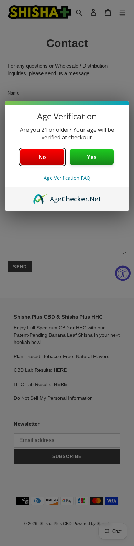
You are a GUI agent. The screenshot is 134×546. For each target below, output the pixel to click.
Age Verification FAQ (67, 178)
